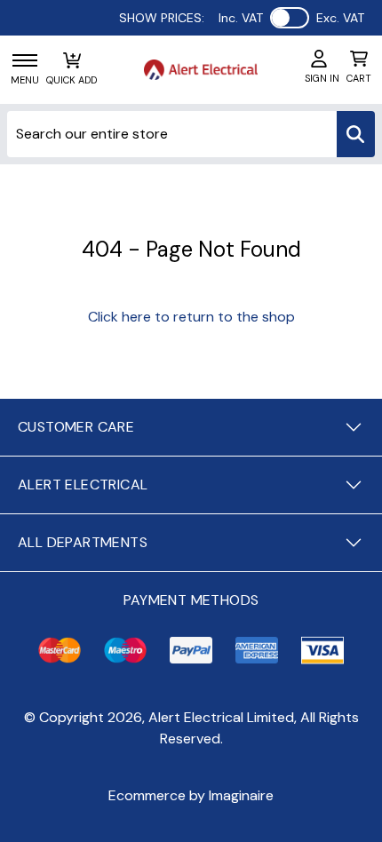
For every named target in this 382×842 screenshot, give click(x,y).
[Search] (356, 134)
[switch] (289, 17)
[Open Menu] (24, 60)
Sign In (322, 78)
